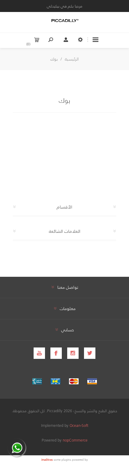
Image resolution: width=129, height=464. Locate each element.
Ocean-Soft (79, 425)
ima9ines (47, 460)
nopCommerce (75, 440)
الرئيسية (72, 59)
